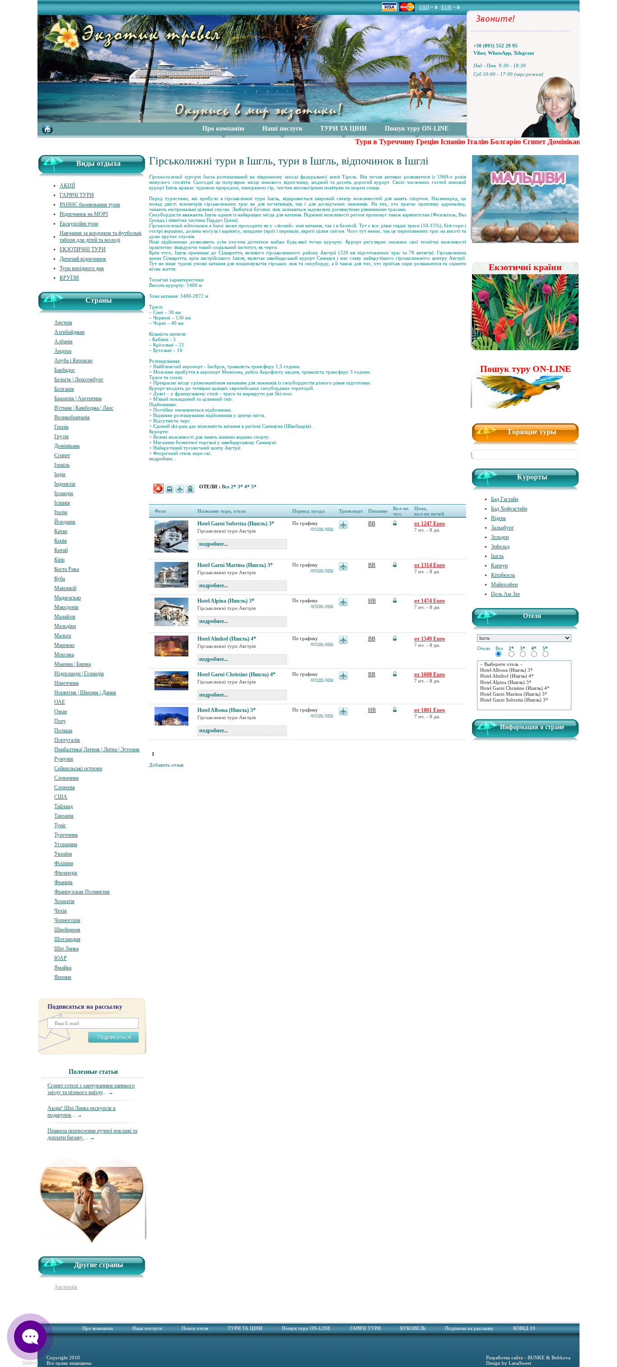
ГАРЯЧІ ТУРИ (77, 195)
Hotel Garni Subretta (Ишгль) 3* (235, 523)
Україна (63, 854)
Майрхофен (504, 584)
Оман (60, 711)
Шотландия (67, 939)
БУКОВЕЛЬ (412, 1328)
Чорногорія (67, 920)
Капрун (499, 565)
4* (247, 486)
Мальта (62, 635)
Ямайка (62, 967)
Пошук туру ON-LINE (417, 128)
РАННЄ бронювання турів (90, 204)
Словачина (66, 778)
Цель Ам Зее (505, 594)
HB (372, 601)
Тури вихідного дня (82, 268)
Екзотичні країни (525, 267)
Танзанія (64, 816)
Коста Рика (66, 569)
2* (234, 486)
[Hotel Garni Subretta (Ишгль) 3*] (524, 700)
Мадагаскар (67, 598)
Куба (59, 579)
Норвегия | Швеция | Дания (85, 692)
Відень (498, 518)
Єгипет (62, 455)
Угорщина (65, 844)
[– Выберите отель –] (524, 664)
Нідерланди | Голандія (79, 673)
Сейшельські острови (78, 768)
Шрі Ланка (66, 949)
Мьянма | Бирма (72, 664)
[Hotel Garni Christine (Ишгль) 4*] (524, 688)
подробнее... (163, 458)
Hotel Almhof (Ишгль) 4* (226, 639)
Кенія (60, 541)
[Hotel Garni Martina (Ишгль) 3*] (524, 694)
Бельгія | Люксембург (78, 379)
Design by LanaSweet (508, 1363)
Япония (62, 977)
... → (91, 1088)
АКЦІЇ (67, 186)
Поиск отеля (195, 1328)
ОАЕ (59, 702)
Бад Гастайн (504, 499)
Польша (63, 730)
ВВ (371, 523)
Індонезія (64, 484)
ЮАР (60, 958)
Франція (63, 882)
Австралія (65, 1287)
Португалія (67, 740)
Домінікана (66, 446)
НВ (372, 710)
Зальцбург (502, 527)
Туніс (60, 825)
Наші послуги (282, 128)
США (60, 797)
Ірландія (63, 493)
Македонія (66, 607)
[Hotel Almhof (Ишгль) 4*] (524, 676)
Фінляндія (65, 873)
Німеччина (66, 683)
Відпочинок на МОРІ (84, 214)
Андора (62, 351)
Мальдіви (65, 626)
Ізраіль (62, 465)
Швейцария (67, 930)
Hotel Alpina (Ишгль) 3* (225, 601)
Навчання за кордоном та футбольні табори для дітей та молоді (100, 236)
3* (241, 486)
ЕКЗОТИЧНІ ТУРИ (83, 249)
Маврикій (65, 588)
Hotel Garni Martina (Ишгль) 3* (235, 565)
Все (226, 486)
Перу (60, 721)
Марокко (64, 645)
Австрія (63, 322)
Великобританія (72, 417)
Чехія (60, 911)
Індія (59, 474)
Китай (61, 550)
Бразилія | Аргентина (78, 398)
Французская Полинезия (82, 892)
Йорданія (64, 522)
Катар (60, 531)
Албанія (63, 341)
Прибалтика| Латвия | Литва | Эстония (97, 749)
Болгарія (64, 389)
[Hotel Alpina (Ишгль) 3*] (524, 682)
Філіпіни (63, 863)
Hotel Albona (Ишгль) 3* (226, 710)
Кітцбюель (503, 575)
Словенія (64, 787)
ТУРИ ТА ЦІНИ (343, 128)
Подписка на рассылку (469, 1328)
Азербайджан (69, 332)
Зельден (500, 537)
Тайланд (63, 806)
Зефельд (500, 546)
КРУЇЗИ (69, 278)
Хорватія (64, 901)
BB (371, 639)
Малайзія (64, 616)
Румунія (63, 759)
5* (254, 486)
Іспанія (62, 503)
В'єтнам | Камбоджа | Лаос (83, 408)
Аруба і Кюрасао (73, 360)
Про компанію (223, 128)
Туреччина (66, 835)
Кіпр (59, 560)
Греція (61, 427)
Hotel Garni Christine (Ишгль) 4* (236, 674)
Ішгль (497, 556)
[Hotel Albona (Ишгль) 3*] (524, 670)
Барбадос (64, 370)
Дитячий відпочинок (83, 259)
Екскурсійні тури (79, 223)
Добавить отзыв (166, 765)
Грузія (61, 436)
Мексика (64, 654)
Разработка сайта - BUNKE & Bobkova (528, 1357)
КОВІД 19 (524, 1328)
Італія (60, 512)
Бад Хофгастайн (509, 509)
